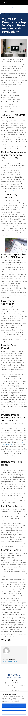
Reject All (14, 713)
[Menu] (2, 2)
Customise (14, 709)
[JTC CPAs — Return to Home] (14, 7)
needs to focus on (13, 191)
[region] (14, 704)
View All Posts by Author (10, 661)
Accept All (14, 705)
